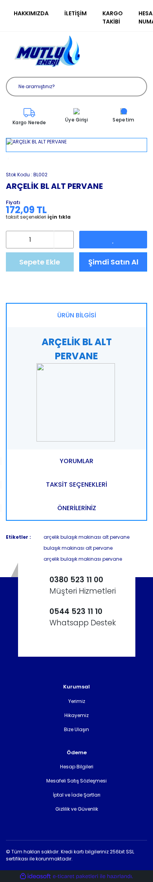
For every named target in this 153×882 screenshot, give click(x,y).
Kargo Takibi (112, 17)
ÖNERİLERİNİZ (76, 508)
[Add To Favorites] (113, 239)
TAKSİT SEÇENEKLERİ (76, 484)
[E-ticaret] (75, 876)
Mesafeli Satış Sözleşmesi (76, 780)
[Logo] (47, 51)
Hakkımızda (31, 13)
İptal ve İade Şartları (76, 794)
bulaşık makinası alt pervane (78, 548)
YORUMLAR (76, 460)
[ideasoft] (35, 876)
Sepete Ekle (39, 262)
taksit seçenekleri (38, 217)
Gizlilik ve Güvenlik (76, 809)
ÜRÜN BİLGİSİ (76, 315)
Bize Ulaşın (76, 729)
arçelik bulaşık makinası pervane (83, 559)
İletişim (75, 13)
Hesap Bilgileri (76, 766)
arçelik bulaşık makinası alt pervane (86, 537)
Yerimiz (76, 701)
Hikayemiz (76, 715)
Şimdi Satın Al (113, 262)
